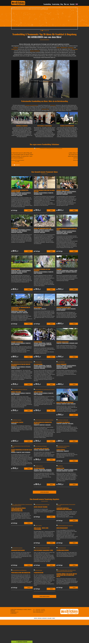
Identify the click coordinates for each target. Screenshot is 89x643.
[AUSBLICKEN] (18, 3)
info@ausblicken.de (39, 612)
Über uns (66, 4)
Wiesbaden (64, 47)
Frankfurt (15, 47)
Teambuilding (47, 4)
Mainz (58, 47)
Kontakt (72, 4)
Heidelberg (14, 49)
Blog (61, 4)
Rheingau (74, 49)
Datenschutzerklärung (46, 81)
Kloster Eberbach (35, 51)
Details (29, 210)
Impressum (40, 618)
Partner (35, 618)
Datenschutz (44, 618)
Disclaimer (49, 618)
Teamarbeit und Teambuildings (31, 105)
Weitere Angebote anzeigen (44, 596)
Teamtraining (53, 105)
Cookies (53, 618)
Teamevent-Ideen (45, 109)
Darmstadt (70, 47)
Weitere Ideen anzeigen (44, 492)
